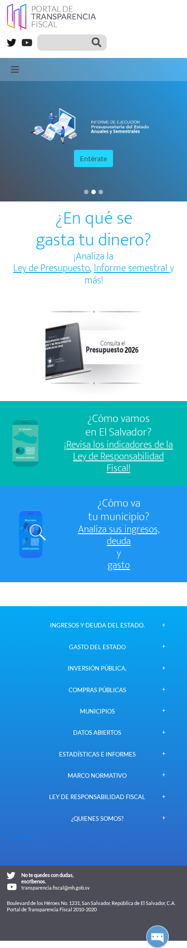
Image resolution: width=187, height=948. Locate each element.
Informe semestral (132, 268)
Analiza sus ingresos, (119, 530)
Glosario (23, 836)
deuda (119, 541)
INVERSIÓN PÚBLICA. (97, 668)
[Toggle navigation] (15, 69)
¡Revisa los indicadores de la (118, 445)
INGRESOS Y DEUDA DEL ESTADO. (97, 625)
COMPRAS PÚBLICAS (97, 690)
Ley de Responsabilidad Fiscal (97, 797)
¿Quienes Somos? (97, 818)
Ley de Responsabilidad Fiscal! (118, 463)
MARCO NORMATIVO (97, 775)
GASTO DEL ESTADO (97, 647)
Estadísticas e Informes (97, 754)
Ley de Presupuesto (51, 268)
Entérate (93, 158)
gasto (119, 565)
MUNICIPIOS (97, 711)
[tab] (97, 625)
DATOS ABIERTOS (97, 732)
